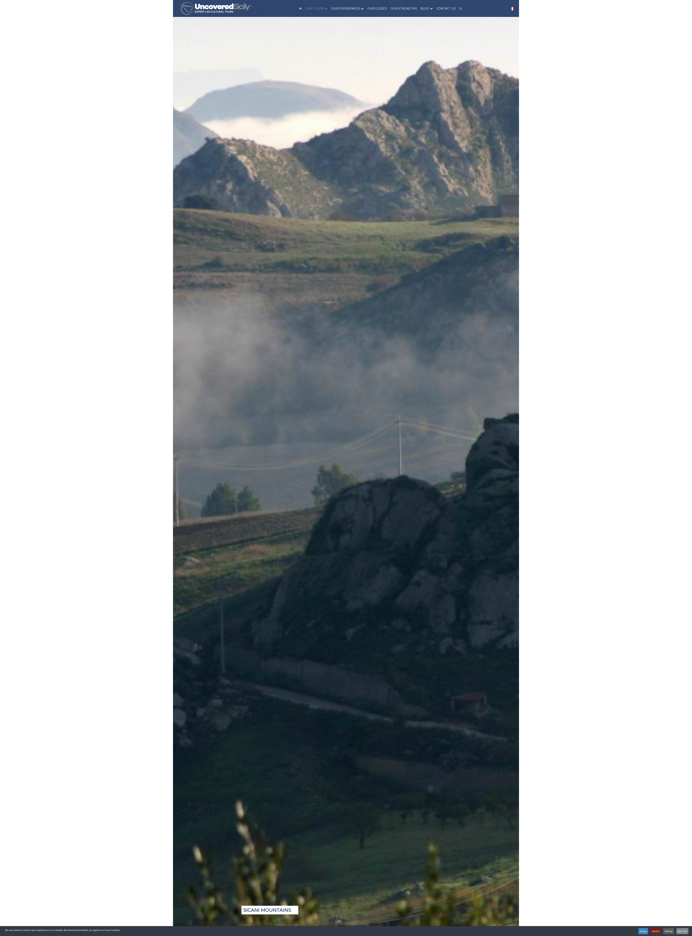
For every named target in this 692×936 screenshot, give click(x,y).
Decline (655, 931)
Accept (643, 931)
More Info (682, 931)
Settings (669, 931)
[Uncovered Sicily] (216, 8)
